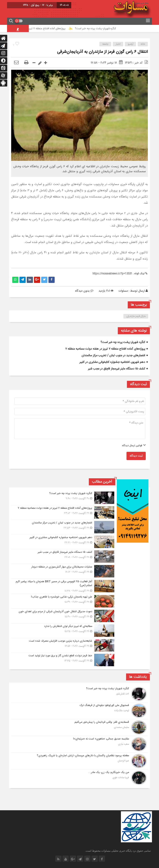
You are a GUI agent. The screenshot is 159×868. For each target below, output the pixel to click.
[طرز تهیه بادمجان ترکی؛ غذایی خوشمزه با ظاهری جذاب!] (63, 601)
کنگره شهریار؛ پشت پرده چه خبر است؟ (109, 28)
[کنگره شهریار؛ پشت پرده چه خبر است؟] (63, 498)
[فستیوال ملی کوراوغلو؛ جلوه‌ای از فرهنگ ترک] (79, 710)
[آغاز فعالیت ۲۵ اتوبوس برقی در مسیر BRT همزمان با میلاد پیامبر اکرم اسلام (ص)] (63, 586)
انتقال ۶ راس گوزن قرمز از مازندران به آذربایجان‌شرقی (102, 51)
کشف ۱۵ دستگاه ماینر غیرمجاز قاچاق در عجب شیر (116, 368)
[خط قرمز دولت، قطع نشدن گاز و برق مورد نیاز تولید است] (63, 659)
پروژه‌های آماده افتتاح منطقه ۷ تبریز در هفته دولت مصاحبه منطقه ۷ (43, 28)
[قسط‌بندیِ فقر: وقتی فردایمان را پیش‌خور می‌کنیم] (79, 727)
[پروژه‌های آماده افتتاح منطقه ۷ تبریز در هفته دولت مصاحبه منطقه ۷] (63, 512)
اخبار (118, 44)
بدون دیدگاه (82, 291)
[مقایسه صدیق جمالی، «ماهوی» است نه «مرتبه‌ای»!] (79, 744)
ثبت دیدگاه (136, 455)
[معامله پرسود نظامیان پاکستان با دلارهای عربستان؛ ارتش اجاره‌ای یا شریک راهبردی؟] (79, 761)
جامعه (105, 44)
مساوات (123, 291)
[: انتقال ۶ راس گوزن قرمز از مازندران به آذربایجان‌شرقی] (16, 63)
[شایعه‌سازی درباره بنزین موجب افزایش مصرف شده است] (63, 645)
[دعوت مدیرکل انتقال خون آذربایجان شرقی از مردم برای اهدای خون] (63, 616)
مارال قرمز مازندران (136, 316)
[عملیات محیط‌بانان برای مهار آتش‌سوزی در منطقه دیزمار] (63, 571)
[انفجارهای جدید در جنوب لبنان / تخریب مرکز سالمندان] (63, 527)
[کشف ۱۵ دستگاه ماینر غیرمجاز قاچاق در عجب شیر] (63, 556)
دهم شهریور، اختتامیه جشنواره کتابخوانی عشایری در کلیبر (112, 362)
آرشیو (130, 44)
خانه (143, 44)
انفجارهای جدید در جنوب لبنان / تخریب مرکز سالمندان (113, 355)
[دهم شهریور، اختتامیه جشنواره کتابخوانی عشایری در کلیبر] (63, 542)
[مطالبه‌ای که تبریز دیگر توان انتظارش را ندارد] (63, 630)
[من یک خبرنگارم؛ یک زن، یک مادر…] (79, 777)
